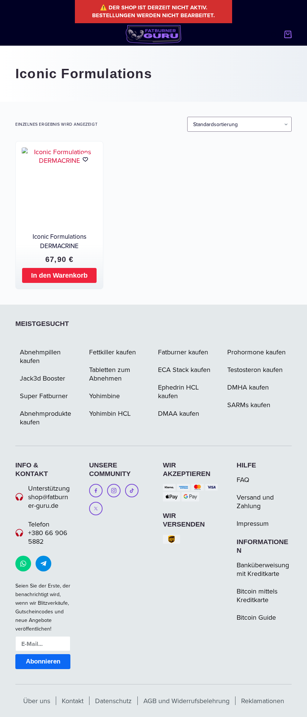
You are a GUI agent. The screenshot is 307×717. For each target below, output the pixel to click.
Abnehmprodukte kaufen (45, 418)
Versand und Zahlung (255, 501)
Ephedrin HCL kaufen (178, 391)
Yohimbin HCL (110, 413)
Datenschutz (113, 700)
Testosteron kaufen (255, 369)
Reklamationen (262, 700)
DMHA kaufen (248, 387)
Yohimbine (104, 395)
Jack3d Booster (42, 378)
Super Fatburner (44, 395)
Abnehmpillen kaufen (40, 356)
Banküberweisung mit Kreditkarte (263, 569)
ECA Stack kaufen (184, 369)
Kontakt (72, 700)
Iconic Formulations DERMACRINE (59, 241)
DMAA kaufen (178, 413)
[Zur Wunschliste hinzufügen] (85, 159)
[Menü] (18, 34)
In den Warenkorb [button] (59, 275)
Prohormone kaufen (256, 352)
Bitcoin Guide (256, 617)
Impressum (253, 523)
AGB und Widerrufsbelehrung (186, 700)
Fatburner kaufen (183, 352)
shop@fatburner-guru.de (48, 501)
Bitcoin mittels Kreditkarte (257, 595)
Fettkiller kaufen (112, 352)
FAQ (243, 479)
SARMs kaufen (248, 404)
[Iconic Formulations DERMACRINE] (59, 185)
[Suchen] (274, 34)
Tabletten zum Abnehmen (109, 374)
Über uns (36, 700)
